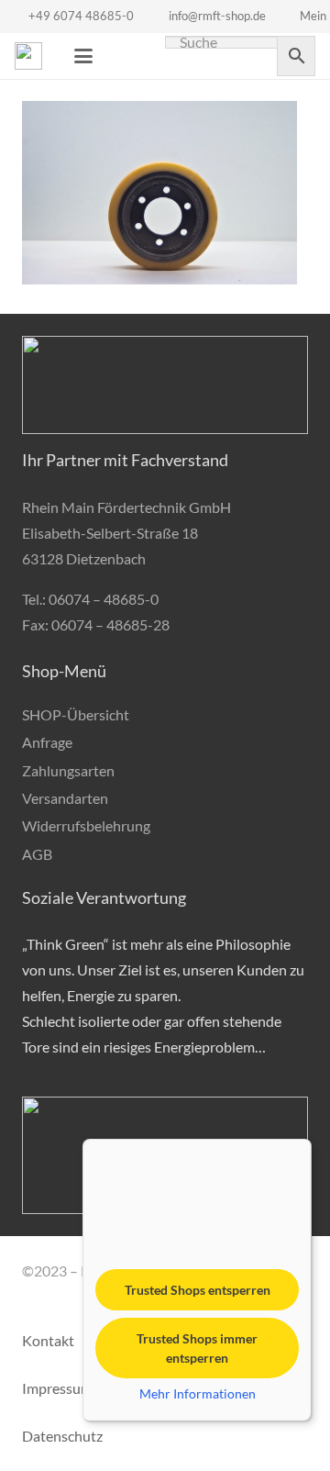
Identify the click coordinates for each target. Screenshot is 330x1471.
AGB (37, 854)
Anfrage (47, 742)
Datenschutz (62, 1435)
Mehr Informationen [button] (197, 1393)
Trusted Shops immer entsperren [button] (197, 1348)
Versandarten (65, 798)
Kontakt (48, 1340)
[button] (83, 56)
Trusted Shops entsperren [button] (197, 1290)
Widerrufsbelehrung (86, 825)
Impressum (57, 1388)
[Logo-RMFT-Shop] (28, 56)
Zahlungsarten (68, 770)
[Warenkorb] (124, 56)
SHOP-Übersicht (75, 714)
